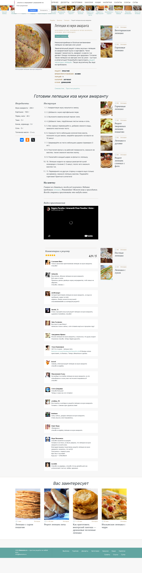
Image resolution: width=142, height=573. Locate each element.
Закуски (89, 2)
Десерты (65, 2)
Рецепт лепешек (61, 36)
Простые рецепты (73, 88)
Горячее (54, 2)
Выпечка (66, 551)
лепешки (57, 189)
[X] (33, 140)
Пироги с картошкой (99, 12)
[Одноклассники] (27, 140)
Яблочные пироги (71, 12)
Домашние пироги (61, 12)
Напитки (107, 2)
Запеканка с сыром (109, 12)
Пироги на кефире (118, 12)
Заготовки (77, 2)
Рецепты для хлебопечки (52, 12)
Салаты (118, 2)
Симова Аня (59, 88)
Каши (98, 2)
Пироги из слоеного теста (90, 13)
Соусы (127, 2)
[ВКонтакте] (22, 140)
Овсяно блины (4, 12)
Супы (135, 2)
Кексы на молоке (80, 12)
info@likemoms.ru (20, 554)
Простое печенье (138, 12)
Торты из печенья (14, 12)
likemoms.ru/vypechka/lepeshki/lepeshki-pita (65, 351)
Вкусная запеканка (128, 12)
